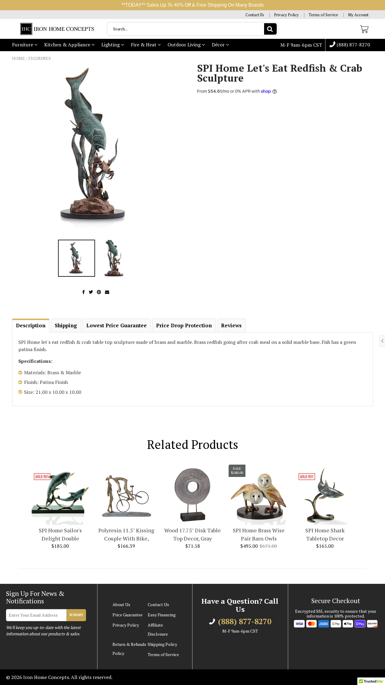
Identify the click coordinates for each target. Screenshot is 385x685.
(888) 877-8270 (352, 45)
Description (30, 325)
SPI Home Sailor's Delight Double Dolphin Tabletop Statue (60, 535)
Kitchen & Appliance (67, 44)
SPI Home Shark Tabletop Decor (325, 534)
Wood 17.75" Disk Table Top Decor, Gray (192, 534)
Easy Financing (162, 615)
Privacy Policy (286, 15)
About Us (121, 604)
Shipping (66, 325)
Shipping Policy (162, 644)
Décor (219, 44)
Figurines (39, 58)
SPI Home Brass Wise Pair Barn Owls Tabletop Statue (259, 535)
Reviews (231, 325)
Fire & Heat (144, 44)
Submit (76, 614)
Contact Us (254, 15)
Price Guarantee (127, 615)
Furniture (23, 44)
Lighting (111, 44)
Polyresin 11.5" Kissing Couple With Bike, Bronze (126, 535)
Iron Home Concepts (46, 677)
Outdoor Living (185, 44)
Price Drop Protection (184, 325)
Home (18, 58)
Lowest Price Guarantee (116, 325)
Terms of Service (323, 15)
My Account (358, 15)
